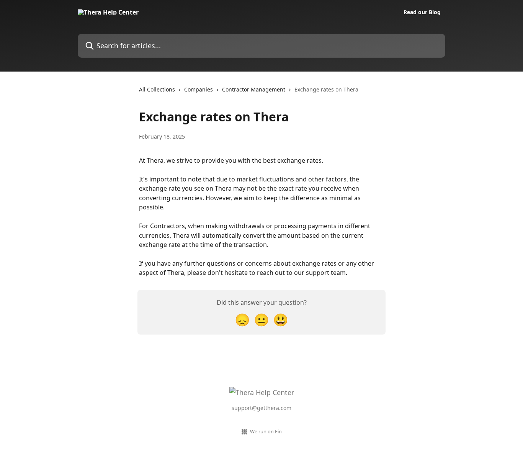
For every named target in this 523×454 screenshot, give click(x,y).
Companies (198, 89)
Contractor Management (253, 89)
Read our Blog (422, 12)
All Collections (157, 89)
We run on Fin (266, 431)
